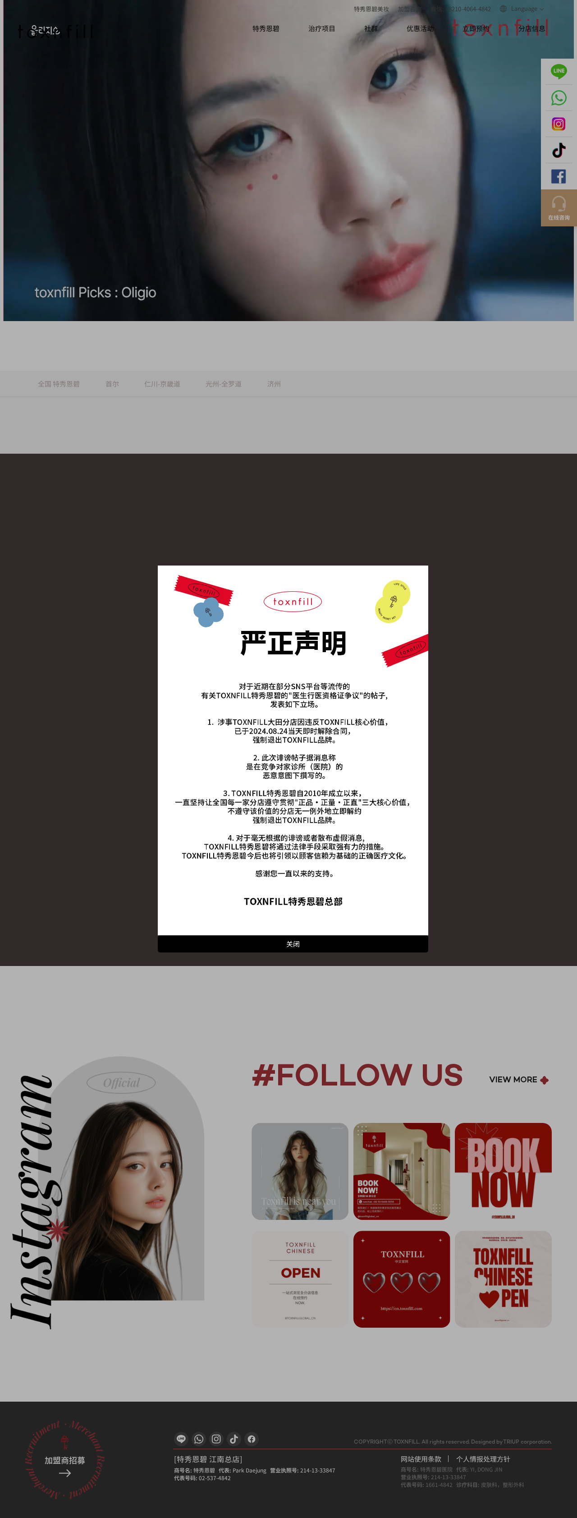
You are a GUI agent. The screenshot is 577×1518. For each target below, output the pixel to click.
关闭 (293, 943)
